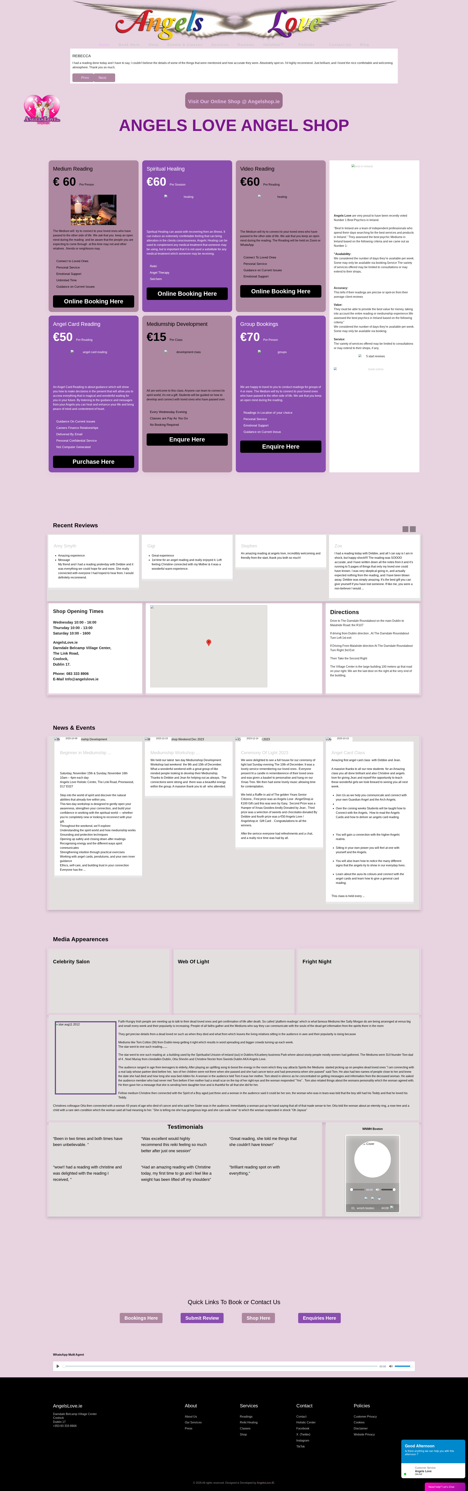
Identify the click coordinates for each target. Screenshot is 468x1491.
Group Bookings (259, 324)
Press (188, 1428)
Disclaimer (361, 1428)
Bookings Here (141, 1318)
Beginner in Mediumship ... (85, 752)
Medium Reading (73, 169)
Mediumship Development (177, 324)
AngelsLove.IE (265, 1482)
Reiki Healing (249, 1422)
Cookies (359, 1422)
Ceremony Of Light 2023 (264, 752)
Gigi (57, 545)
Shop (243, 1434)
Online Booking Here (93, 301)
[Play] (372, 1198)
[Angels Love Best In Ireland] (374, 187)
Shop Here (258, 1318)
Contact (301, 1416)
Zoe (244, 545)
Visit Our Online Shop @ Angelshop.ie (234, 101)
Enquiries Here (319, 1318)
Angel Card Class (348, 752)
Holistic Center (306, 1422)
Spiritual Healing (166, 169)
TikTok (300, 1446)
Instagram (302, 1440)
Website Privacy (364, 1434)
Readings (246, 1416)
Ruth (339, 545)
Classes (245, 1428)
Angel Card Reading (76, 324)
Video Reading (257, 169)
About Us (191, 1416)
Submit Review (202, 1318)
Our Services (193, 1422)
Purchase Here (93, 461)
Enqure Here (187, 439)
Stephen (155, 545)
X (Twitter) (303, 1434)
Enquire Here (280, 446)
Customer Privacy (365, 1416)
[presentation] (405, 529)
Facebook (302, 1428)
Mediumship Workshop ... (175, 752)
